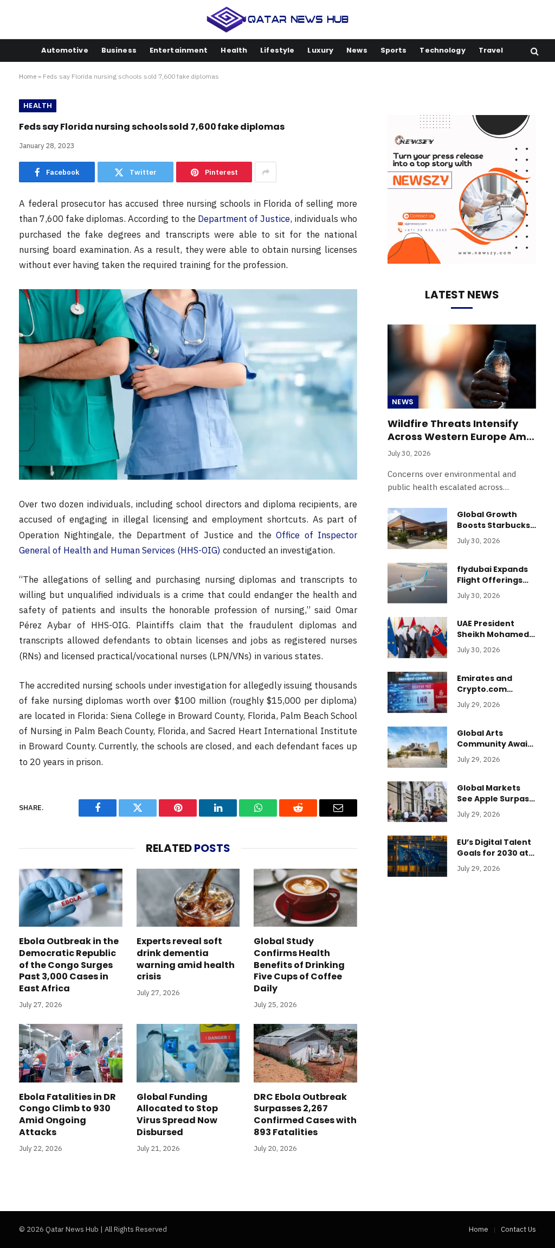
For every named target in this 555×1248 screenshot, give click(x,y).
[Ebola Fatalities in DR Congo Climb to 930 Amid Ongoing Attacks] (70, 1053)
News (356, 50)
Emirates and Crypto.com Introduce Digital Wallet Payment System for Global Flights (494, 684)
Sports (393, 50)
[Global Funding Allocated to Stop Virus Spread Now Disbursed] (188, 1053)
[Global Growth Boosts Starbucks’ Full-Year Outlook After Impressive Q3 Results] (417, 528)
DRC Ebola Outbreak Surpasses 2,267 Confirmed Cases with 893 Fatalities (305, 1114)
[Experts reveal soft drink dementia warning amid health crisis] (188, 898)
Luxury (320, 50)
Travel (491, 50)
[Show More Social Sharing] (265, 172)
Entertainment (179, 50)
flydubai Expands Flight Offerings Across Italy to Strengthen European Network (496, 574)
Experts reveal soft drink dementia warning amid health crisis (186, 959)
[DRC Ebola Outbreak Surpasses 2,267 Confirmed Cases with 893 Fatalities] (305, 1053)
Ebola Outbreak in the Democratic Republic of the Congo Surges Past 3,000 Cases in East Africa (69, 965)
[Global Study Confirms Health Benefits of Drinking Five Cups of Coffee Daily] (305, 898)
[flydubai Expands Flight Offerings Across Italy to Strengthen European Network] (417, 583)
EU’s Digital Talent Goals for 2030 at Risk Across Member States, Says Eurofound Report (494, 847)
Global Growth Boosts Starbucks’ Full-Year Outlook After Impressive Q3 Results (494, 520)
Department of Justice (244, 219)
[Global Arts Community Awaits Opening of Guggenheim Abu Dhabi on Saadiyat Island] (417, 747)
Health (234, 50)
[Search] (533, 51)
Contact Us (518, 1229)
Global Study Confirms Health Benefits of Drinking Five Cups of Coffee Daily (299, 965)
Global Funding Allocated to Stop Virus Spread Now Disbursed (177, 1114)
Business (119, 50)
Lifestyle (277, 50)
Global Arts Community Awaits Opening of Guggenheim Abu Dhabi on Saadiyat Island (496, 738)
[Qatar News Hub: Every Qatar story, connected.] (277, 19)
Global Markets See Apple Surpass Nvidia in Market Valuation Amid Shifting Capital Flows (495, 793)
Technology (442, 50)
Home (27, 76)
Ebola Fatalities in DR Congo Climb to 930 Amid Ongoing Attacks (67, 1114)
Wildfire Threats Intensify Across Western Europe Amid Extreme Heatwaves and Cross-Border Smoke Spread (462, 430)
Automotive (64, 50)
